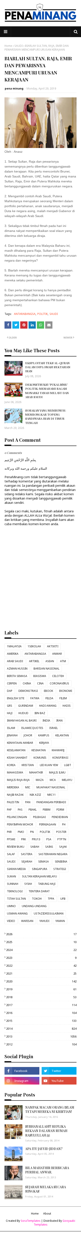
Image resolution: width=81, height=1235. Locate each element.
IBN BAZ (39, 713)
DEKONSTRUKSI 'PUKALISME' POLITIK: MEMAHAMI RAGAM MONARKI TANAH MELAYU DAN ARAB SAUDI (47, 391)
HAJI (9, 713)
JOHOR (28, 735)
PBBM (46, 809)
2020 (41, 981)
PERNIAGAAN (47, 824)
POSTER (61, 832)
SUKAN (11, 876)
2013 (41, 1036)
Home (8, 46)
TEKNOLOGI (14, 891)
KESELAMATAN (16, 750)
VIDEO (11, 921)
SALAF (11, 854)
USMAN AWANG (17, 913)
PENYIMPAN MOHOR (20, 824)
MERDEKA (13, 787)
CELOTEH (58, 676)
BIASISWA (39, 676)
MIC (27, 787)
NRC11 (51, 795)
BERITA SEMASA (17, 676)
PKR (9, 832)
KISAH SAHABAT (17, 758)
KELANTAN (62, 735)
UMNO (11, 906)
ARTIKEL (34, 661)
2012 (41, 1044)
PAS (20, 809)
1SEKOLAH (34, 646)
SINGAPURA (39, 869)
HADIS (67, 706)
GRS (9, 706)
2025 (41, 942)
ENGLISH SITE (15, 698)
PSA (48, 839)
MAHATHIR (36, 772)
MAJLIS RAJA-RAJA (18, 780)
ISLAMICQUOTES (32, 728)
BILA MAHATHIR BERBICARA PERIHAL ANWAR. (47, 1170)
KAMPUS (43, 735)
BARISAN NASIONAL (46, 668)
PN (32, 832)
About (47, 1213)
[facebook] (21, 1071)
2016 (41, 1013)
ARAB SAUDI (15, 661)
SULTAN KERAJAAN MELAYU (39, 876)
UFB (62, 899)
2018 (41, 997)
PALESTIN (13, 802)
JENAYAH (12, 735)
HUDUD (23, 713)
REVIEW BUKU (15, 847)
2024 (41, 950)
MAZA (40, 780)
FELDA (49, 698)
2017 (41, 1005)
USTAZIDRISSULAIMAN (48, 913)
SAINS (49, 847)
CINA (40, 683)
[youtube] (59, 1081)
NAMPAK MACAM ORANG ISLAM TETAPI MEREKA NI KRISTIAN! (49, 1109)
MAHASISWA (15, 772)
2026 (41, 934)
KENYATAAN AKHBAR (20, 743)
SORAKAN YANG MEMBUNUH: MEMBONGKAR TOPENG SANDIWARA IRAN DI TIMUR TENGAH (45, 416)
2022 (41, 966)
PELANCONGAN (17, 817)
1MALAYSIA (14, 646)
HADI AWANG (47, 706)
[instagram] (21, 1081)
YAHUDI (44, 921)
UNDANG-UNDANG (34, 906)
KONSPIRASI (60, 758)
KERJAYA (44, 743)
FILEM (63, 698)
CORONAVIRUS (59, 683)
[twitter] (59, 1071)
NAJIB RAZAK (15, 795)
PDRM (60, 809)
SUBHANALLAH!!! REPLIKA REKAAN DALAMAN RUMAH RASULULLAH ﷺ (46, 1130)
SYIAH (28, 884)
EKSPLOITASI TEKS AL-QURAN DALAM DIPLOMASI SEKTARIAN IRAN (47, 367)
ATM (63, 661)
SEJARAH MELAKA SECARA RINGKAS (45, 1189)
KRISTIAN (28, 765)
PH (63, 824)
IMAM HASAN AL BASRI (21, 720)
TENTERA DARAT (39, 891)
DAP (9, 691)
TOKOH (37, 899)
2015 (41, 1021)
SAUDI (18, 46)
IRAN (59, 720)
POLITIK (42, 314)
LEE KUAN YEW (49, 765)
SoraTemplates (30, 1221)
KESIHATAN (39, 750)
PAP (9, 809)
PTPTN (61, 839)
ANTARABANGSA (25, 314)
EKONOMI (65, 691)
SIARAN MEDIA (16, 869)
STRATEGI (59, 869)
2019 (41, 989)
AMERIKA (12, 654)
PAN (27, 802)
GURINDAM (25, 706)
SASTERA (26, 854)
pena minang (14, 88)
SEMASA (43, 861)
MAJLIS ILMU (57, 772)
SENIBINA (61, 861)
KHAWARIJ (58, 750)
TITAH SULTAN (16, 899)
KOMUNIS (40, 758)
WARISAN (27, 921)
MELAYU (67, 780)
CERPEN (12, 683)
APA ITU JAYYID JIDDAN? (44, 1149)
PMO (21, 832)
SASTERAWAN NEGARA (53, 854)
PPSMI (11, 839)
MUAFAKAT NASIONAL (50, 787)
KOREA (11, 765)
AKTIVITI (52, 646)
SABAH (34, 847)
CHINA (27, 683)
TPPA (51, 899)
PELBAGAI (39, 817)
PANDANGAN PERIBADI (51, 802)
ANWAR (57, 654)
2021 (41, 973)
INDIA (46, 720)
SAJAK (63, 847)
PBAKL (33, 809)
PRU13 (36, 839)
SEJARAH (26, 861)
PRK (23, 839)
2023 (41, 958)
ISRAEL (53, 728)
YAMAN (60, 921)
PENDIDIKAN (60, 817)
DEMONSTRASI (28, 691)
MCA (53, 780)
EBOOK (48, 691)
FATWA (34, 698)
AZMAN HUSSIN (17, 668)
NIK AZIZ (35, 795)
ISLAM (11, 728)
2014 (41, 1029)
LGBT (67, 765)
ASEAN (49, 661)
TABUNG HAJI (46, 884)
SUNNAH (12, 884)
